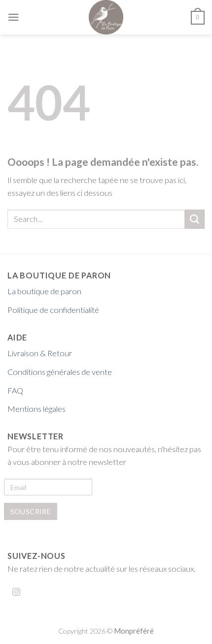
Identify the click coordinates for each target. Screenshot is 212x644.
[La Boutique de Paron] (106, 17)
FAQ (15, 390)
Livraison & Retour (39, 353)
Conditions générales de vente (59, 371)
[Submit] (195, 219)
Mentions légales (36, 408)
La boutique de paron (44, 291)
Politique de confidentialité (53, 309)
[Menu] (13, 17)
